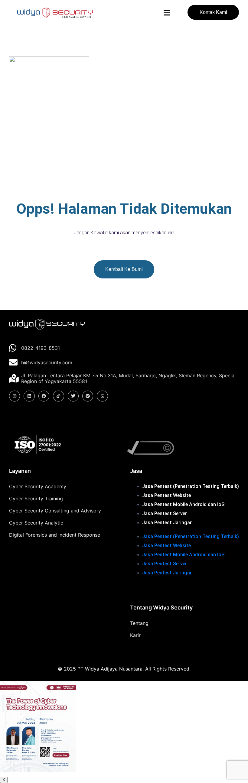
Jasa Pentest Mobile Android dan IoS (183, 504)
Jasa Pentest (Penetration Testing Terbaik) (190, 486)
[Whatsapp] (102, 396)
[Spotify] (87, 396)
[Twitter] (73, 396)
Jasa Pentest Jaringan (167, 522)
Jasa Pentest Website (166, 495)
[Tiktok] (58, 396)
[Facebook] (43, 396)
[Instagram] (14, 396)
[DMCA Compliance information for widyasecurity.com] (181, 448)
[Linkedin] (29, 396)
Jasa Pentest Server (164, 513)
